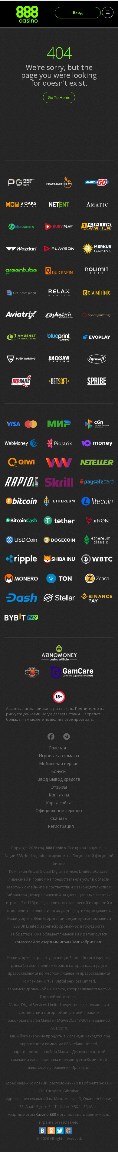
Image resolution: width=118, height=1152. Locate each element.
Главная (57, 748)
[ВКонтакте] (42, 1130)
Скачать (58, 818)
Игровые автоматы (59, 755)
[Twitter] (60, 1130)
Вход (78, 12)
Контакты (59, 795)
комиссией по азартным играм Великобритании (59, 941)
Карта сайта (58, 802)
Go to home (59, 97)
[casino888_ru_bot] (66, 736)
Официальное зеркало (58, 810)
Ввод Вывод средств (58, 779)
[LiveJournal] (77, 1130)
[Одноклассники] (51, 1130)
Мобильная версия (58, 763)
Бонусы (58, 771)
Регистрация (61, 826)
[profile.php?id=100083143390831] (50, 736)
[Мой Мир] (68, 1130)
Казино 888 (46, 1114)
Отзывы (59, 787)
